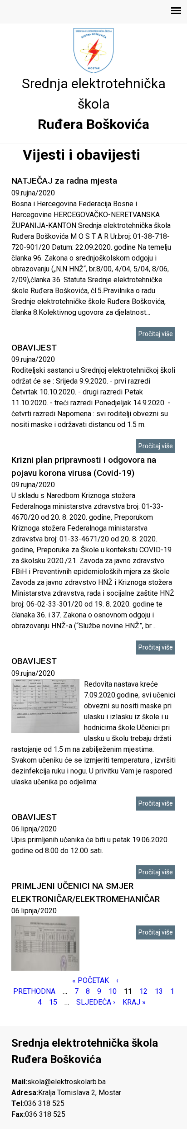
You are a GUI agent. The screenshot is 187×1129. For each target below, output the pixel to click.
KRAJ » (134, 1002)
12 (143, 991)
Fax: (18, 1114)
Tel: (17, 1103)
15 (53, 1002)
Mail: (19, 1081)
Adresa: (24, 1092)
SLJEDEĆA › (95, 1002)
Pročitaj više (155, 333)
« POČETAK (90, 980)
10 (112, 991)
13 (159, 991)
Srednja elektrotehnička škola (94, 94)
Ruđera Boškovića (93, 124)
